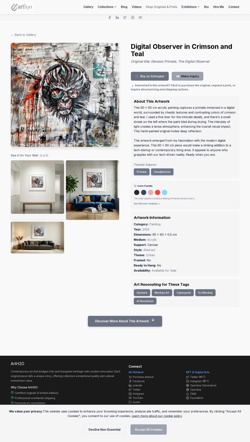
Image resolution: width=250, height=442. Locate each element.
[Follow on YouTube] (140, 17)
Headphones (162, 171)
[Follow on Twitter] (125, 17)
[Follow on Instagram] (132, 17)
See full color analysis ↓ (147, 203)
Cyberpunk (184, 292)
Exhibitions (189, 7)
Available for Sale (164, 270)
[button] (37, 190)
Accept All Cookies (148, 429)
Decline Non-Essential (104, 429)
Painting (155, 224)
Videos (136, 7)
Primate (142, 171)
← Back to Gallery (23, 35)
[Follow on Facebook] (109, 17)
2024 (146, 229)
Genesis (142, 292)
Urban (150, 255)
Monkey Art (162, 292)
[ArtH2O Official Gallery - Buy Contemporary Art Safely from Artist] (22, 6)
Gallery (88, 7)
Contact (233, 7)
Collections (105, 7)
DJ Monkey (205, 292)
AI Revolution (145, 301)
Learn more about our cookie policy (157, 416)
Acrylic (152, 239)
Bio (206, 7)
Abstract (149, 250)
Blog (124, 7)
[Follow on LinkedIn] (117, 17)
